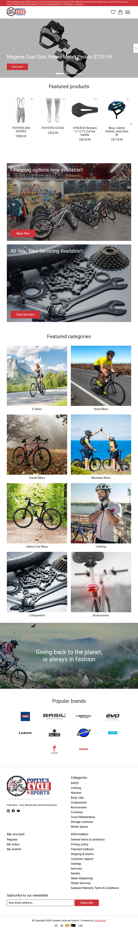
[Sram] (83, 749)
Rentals (75, 873)
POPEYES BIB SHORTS (21, 129)
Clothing (101, 546)
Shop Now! (17, 66)
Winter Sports (79, 826)
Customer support (82, 859)
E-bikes (37, 409)
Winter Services (81, 883)
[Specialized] (54, 749)
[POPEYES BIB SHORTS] (21, 110)
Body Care (77, 797)
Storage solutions (82, 822)
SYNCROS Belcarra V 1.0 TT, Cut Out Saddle (85, 131)
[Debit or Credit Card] (73, 925)
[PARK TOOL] (83, 733)
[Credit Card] (61, 925)
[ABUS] (25, 717)
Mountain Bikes (101, 478)
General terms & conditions (88, 839)
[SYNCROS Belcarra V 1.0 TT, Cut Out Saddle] (85, 110)
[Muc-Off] (54, 733)
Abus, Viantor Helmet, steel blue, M (117, 131)
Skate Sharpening (82, 878)
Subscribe (86, 902)
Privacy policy (79, 844)
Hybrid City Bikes (37, 546)
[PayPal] (67, 925)
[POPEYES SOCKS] (53, 110)
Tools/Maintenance (83, 817)
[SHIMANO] (112, 733)
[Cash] (56, 925)
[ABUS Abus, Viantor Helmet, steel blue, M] (117, 110)
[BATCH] (83, 717)
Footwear (77, 812)
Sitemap (76, 863)
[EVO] (112, 717)
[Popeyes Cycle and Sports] (16, 12)
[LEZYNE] (25, 733)
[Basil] (54, 717)
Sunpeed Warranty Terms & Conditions (95, 888)
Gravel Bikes (37, 478)
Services (76, 868)
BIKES (75, 783)
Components (37, 615)
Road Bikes (101, 409)
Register (12, 839)
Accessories (101, 615)
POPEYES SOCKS (53, 127)
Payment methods (82, 849)
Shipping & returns (82, 854)
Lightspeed (100, 920)
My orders (13, 844)
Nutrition (76, 793)
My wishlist (14, 849)
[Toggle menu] (127, 12)
